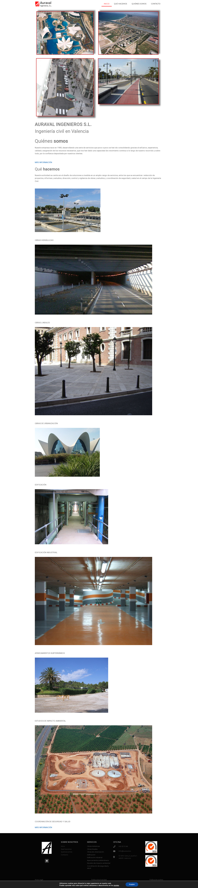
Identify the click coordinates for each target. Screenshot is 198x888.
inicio (106, 4)
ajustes (116, 885)
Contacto (155, 4)
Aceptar (132, 884)
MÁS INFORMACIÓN (43, 162)
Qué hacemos (120, 4)
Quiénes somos (139, 4)
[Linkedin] (47, 861)
